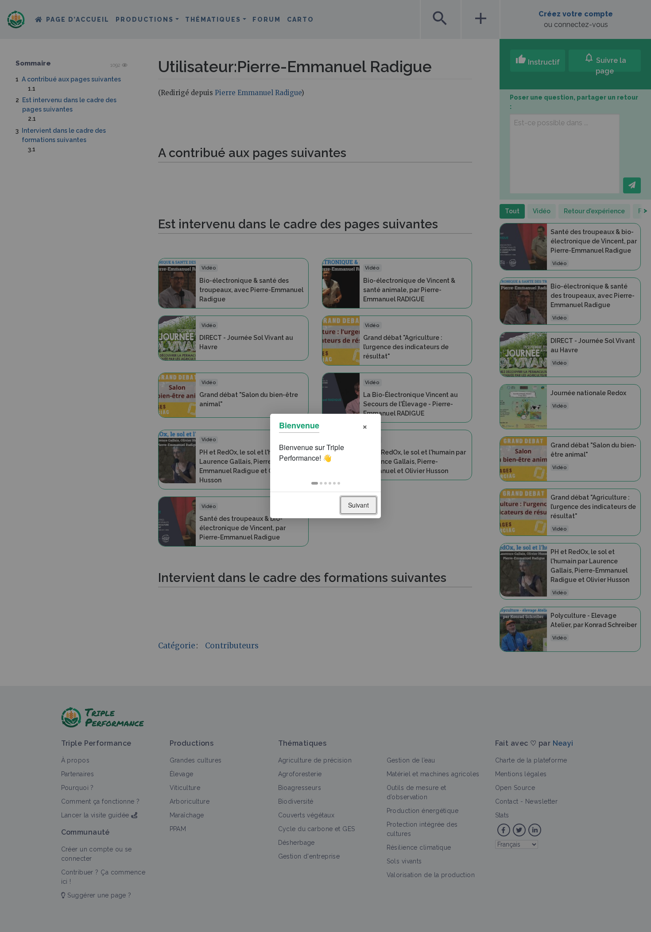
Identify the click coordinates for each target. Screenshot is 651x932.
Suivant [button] (358, 505)
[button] (314, 483)
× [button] (365, 425)
